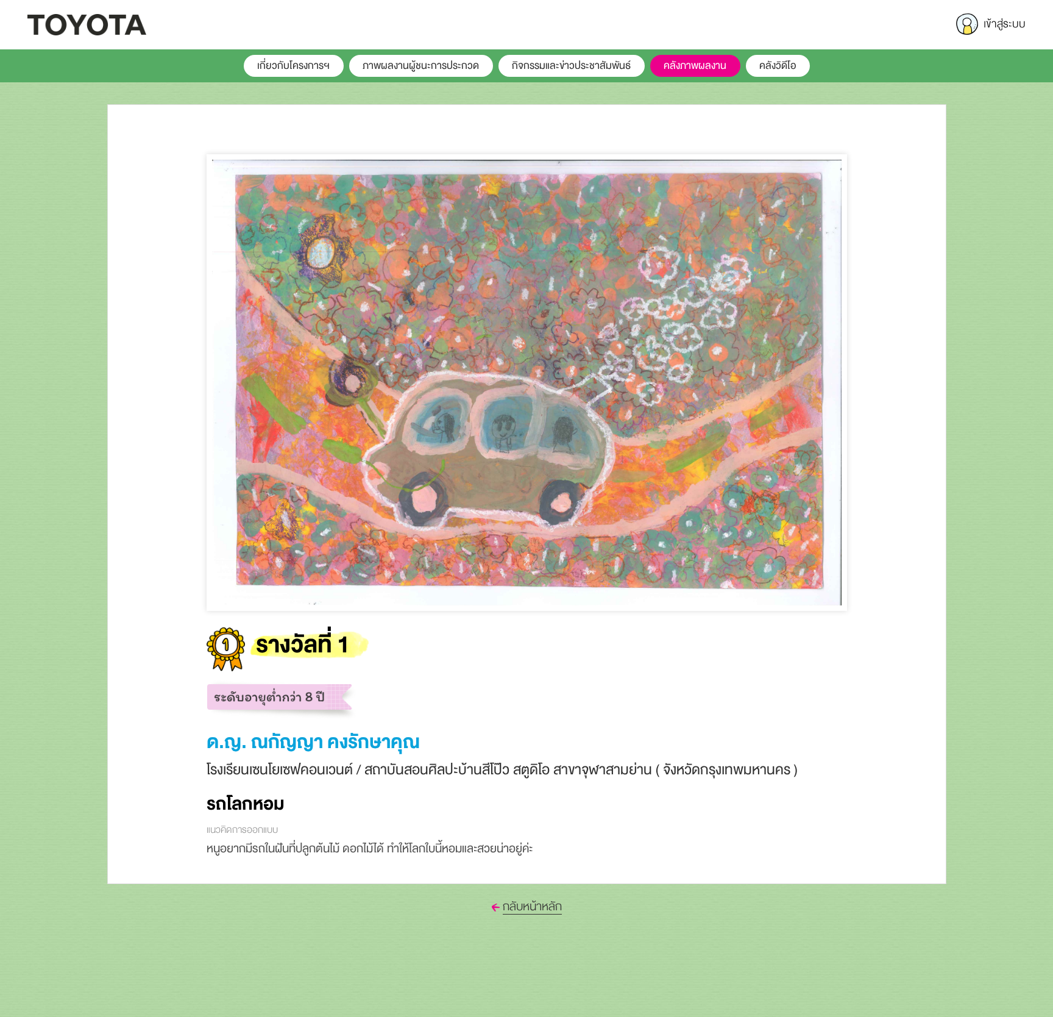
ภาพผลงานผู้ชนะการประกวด (421, 65)
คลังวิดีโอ (777, 65)
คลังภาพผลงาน (695, 65)
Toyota (86, 24)
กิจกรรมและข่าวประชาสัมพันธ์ (571, 65)
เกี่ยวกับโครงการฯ (293, 65)
